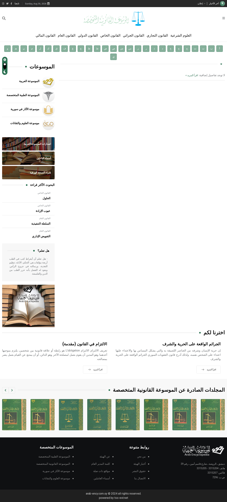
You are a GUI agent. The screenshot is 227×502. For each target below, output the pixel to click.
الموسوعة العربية (29, 81)
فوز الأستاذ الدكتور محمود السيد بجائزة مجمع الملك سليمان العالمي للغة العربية (165, 3)
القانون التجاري (157, 35)
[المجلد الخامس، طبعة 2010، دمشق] (155, 414)
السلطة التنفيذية (40, 223)
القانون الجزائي (133, 35)
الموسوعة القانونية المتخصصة (53, 464)
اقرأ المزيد (211, 369)
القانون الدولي (88, 35)
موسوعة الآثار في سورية (25, 109)
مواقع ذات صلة (101, 471)
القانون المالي (45, 35)
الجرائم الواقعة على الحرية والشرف (191, 344)
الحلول (46, 198)
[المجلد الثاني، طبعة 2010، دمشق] (42, 414)
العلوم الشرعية (180, 35)
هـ (16, 48)
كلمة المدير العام (100, 464)
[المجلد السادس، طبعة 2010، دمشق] (127, 414)
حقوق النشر (139, 471)
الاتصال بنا (140, 478)
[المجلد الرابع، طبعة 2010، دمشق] (184, 414)
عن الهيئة (105, 456)
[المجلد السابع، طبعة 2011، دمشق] (99, 414)
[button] (12, 390)
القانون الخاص (110, 35)
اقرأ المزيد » (192, 75)
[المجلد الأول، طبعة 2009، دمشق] (70, 414)
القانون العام (66, 35)
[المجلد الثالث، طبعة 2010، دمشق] (212, 414)
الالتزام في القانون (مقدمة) (84, 344)
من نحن (141, 456)
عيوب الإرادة (43, 210)
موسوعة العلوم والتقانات (24, 123)
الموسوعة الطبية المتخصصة (23, 95)
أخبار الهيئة (140, 464)
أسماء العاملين (102, 478)
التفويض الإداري (41, 236)
